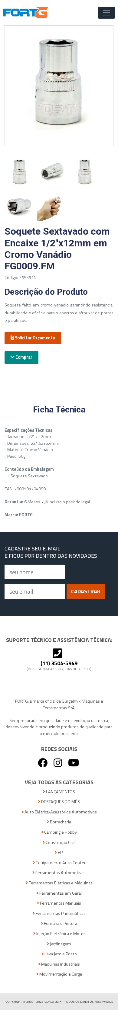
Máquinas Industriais (60, 964)
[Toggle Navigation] (106, 13)
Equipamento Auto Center (60, 863)
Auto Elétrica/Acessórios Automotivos (60, 812)
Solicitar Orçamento (34, 338)
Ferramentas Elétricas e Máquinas (60, 883)
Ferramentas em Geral (60, 893)
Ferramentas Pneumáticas (60, 913)
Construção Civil (60, 842)
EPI (60, 852)
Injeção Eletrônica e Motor (60, 934)
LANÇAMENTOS (60, 792)
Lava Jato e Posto (60, 954)
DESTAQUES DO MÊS (60, 802)
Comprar (23, 357)
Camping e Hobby (60, 832)
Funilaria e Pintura (60, 923)
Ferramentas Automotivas (60, 873)
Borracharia (60, 822)
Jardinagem (60, 944)
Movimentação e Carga (60, 974)
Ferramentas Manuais (60, 903)
